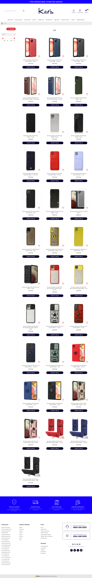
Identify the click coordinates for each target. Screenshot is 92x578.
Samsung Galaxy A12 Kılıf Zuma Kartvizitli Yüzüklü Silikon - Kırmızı (54, 442)
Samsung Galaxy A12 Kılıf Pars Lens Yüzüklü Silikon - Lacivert (30, 366)
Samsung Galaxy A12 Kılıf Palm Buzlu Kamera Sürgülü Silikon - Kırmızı (54, 288)
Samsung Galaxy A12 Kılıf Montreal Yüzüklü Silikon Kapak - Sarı (54, 250)
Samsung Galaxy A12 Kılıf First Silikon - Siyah (30, 136)
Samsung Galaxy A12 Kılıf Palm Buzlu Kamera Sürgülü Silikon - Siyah (30, 328)
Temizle (11, 29)
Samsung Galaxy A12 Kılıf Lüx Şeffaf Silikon (78, 212)
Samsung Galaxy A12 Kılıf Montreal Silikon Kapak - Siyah (30, 250)
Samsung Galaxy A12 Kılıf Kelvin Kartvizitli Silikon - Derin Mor (30, 174)
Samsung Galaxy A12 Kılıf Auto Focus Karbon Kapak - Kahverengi (30, 98)
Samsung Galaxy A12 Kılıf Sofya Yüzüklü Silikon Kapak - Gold (78, 404)
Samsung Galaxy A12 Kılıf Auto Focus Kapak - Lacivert (54, 60)
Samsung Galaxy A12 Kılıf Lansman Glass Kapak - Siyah (30, 212)
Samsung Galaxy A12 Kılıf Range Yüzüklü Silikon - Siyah (55, 404)
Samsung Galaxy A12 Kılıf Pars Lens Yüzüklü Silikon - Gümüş (54, 327)
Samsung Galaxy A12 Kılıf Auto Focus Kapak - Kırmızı (30, 60)
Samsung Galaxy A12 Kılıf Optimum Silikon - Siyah (30, 288)
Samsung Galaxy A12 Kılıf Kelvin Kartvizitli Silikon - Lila (78, 174)
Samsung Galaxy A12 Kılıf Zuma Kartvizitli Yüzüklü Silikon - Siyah (31, 479)
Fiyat (3, 34)
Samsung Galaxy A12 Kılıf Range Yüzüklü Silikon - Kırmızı (79, 366)
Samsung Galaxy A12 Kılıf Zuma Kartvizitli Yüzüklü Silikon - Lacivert (78, 442)
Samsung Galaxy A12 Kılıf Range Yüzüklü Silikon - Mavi (31, 404)
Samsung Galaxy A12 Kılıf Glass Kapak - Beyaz (54, 136)
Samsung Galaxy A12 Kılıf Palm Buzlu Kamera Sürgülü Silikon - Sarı (78, 288)
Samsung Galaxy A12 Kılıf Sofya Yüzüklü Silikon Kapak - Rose (30, 442)
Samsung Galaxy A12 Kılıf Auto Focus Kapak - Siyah (78, 60)
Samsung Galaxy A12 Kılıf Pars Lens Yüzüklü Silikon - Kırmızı (78, 327)
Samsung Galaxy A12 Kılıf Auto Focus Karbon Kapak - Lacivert (54, 98)
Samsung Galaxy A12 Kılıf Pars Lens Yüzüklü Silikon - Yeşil (54, 366)
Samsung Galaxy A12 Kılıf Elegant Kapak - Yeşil (78, 98)
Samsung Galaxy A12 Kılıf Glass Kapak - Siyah (78, 136)
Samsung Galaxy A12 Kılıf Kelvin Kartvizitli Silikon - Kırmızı (54, 174)
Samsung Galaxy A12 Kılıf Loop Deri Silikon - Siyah (54, 212)
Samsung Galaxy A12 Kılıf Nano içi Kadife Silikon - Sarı (78, 250)
